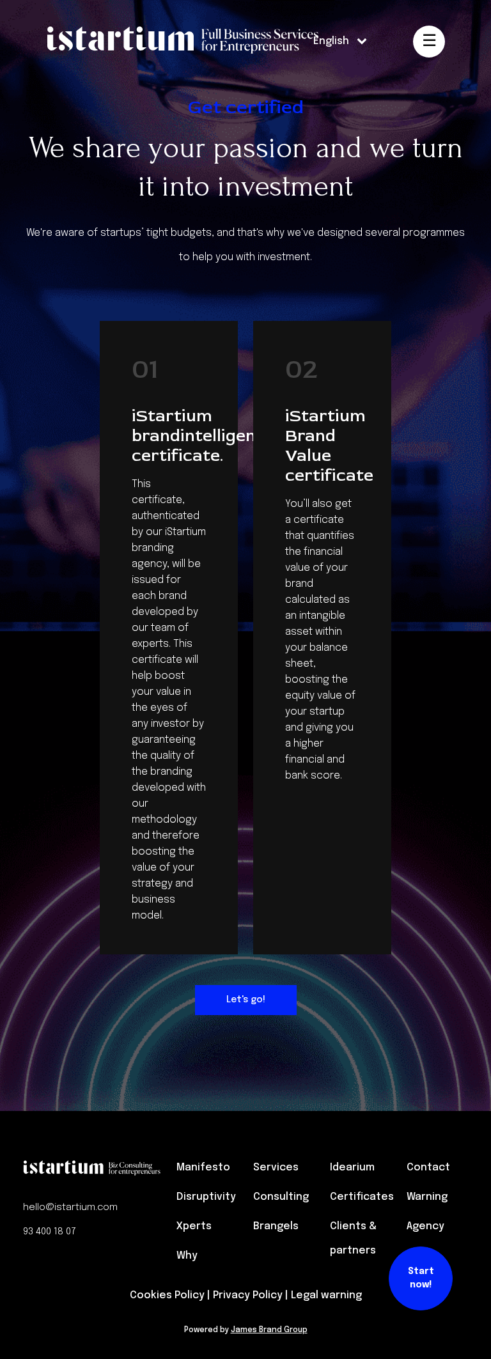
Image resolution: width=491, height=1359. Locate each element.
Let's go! (245, 999)
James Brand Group (269, 1330)
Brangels (276, 1226)
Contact (428, 1167)
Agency (425, 1226)
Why (187, 1255)
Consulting (281, 1197)
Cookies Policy (167, 1295)
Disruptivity (206, 1197)
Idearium (352, 1167)
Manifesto (203, 1167)
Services (276, 1167)
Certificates (362, 1197)
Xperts (194, 1226)
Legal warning (326, 1295)
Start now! (421, 1278)
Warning (427, 1197)
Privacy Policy (248, 1295)
